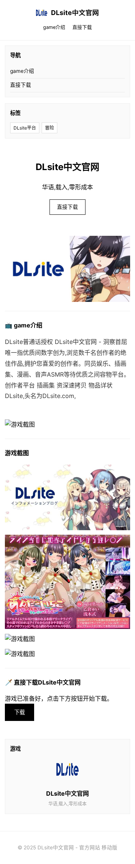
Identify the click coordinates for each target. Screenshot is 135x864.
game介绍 (54, 27)
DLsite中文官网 (75, 13)
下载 (19, 712)
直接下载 (82, 27)
